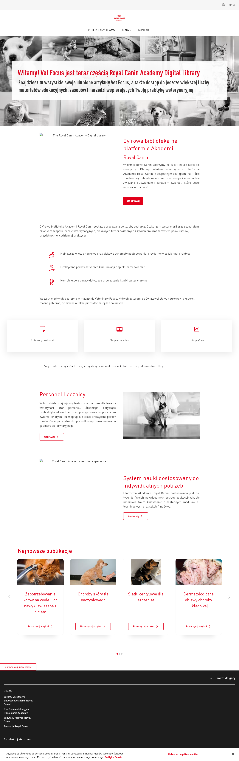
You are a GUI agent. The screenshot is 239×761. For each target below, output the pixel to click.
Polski (230, 5)
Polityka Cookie (113, 757)
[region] (119, 754)
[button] (229, 597)
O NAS (8, 690)
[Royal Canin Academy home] (119, 19)
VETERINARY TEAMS (101, 30)
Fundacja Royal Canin (16, 726)
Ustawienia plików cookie (18, 666)
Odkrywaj (133, 201)
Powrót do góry (225, 678)
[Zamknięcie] (233, 754)
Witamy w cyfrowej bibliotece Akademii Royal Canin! (18, 700)
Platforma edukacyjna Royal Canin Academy (16, 710)
